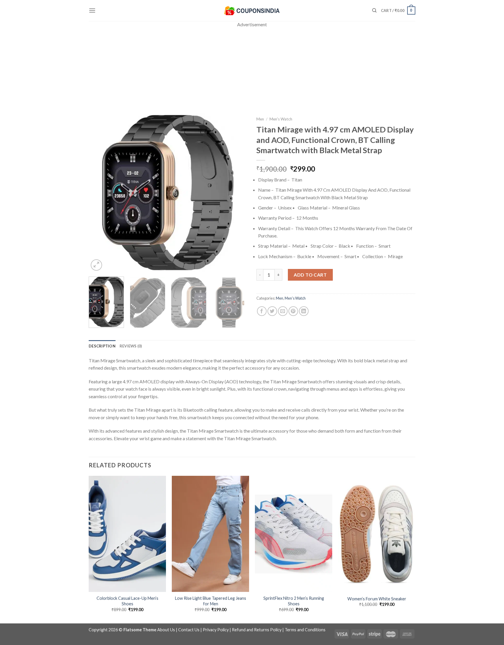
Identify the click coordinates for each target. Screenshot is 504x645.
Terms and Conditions (305, 629)
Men (260, 119)
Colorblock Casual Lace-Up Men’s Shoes (127, 601)
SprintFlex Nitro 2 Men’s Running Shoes (293, 601)
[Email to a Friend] (283, 311)
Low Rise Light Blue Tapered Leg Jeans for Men (210, 601)
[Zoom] (96, 265)
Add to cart (310, 274)
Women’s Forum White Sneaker (376, 598)
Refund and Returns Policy (256, 629)
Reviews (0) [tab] (131, 346)
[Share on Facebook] (262, 311)
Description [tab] (102, 346)
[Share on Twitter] (272, 311)
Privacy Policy (216, 629)
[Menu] (92, 10)
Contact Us (189, 629)
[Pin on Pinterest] (293, 311)
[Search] (374, 10)
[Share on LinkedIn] (304, 311)
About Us (166, 629)
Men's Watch (281, 119)
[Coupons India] (252, 10)
